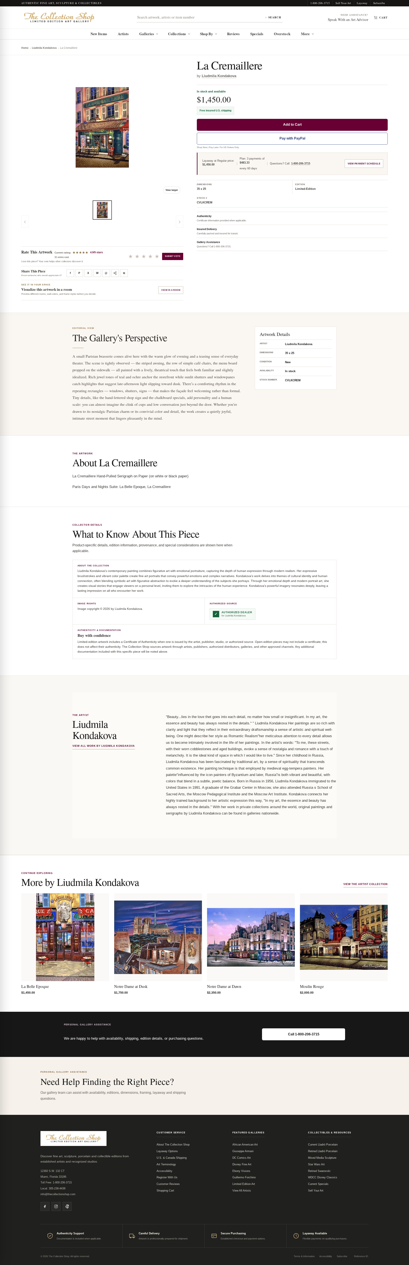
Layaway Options (167, 1151)
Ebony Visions (241, 1171)
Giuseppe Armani (242, 1151)
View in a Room (170, 290)
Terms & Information (304, 1256)
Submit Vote (172, 256)
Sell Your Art (343, 3)
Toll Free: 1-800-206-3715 (56, 1182)
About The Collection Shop (173, 1144)
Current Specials (318, 1184)
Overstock (282, 33)
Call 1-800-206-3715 (303, 1034)
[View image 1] (102, 210)
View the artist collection (365, 884)
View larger (172, 190)
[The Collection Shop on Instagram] (56, 1206)
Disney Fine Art (241, 1164)
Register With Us (167, 1177)
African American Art (245, 1144)
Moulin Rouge (312, 986)
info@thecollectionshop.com (57, 1194)
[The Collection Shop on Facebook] (44, 1206)
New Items (99, 33)
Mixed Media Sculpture (322, 1157)
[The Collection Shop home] (59, 17)
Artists (123, 33)
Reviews (233, 33)
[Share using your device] (115, 273)
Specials (256, 33)
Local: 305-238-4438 (52, 1188)
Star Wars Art (316, 1164)
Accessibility (164, 1171)
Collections (177, 33)
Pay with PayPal (292, 138)
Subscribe (379, 3)
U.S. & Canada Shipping (172, 1157)
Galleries (146, 33)
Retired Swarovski (319, 1171)
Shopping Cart (165, 1190)
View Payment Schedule (364, 164)
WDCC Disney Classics (322, 1177)
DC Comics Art (241, 1157)
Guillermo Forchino (244, 1177)
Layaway (362, 3)
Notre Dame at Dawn (224, 986)
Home (25, 47)
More (305, 33)
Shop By (206, 33)
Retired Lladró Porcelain (322, 1151)
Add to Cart (292, 125)
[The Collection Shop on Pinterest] (67, 1206)
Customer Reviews (168, 1184)
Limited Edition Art (243, 1184)
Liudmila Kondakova (44, 47)
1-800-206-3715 (320, 3)
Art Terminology (166, 1164)
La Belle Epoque (35, 986)
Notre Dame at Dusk (131, 986)
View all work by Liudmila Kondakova (103, 745)
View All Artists (241, 1190)
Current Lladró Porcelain (323, 1144)
